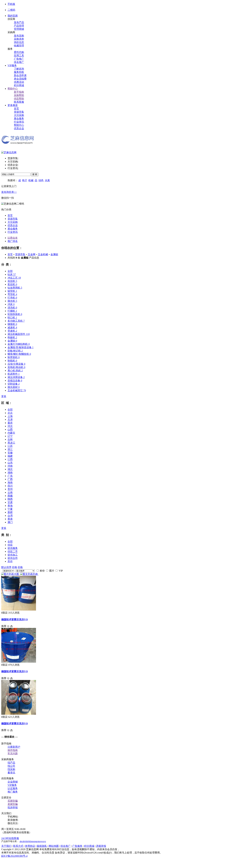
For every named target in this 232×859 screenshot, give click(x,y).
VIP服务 (12, 65)
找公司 (11, 766)
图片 (51, 570)
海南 (10, 482)
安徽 (10, 452)
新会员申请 (20, 75)
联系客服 (19, 102)
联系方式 (18, 846)
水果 (47, 180)
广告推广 (19, 58)
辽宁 (10, 436)
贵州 (10, 489)
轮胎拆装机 (15, 314)
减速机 (12, 327)
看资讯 (11, 772)
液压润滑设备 (16, 377)
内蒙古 (11, 432)
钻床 (12, 274)
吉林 (10, 439)
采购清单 (19, 39)
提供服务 (13, 548)
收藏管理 (19, 45)
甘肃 (10, 502)
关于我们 (6, 846)
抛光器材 (14, 387)
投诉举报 (13, 807)
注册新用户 (14, 747)
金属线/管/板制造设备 (20, 347)
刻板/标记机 (15, 350)
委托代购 (19, 52)
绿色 (41, 180)
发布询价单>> (9, 192)
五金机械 (43, 254)
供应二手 (13, 551)
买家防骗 (13, 800)
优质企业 (19, 128)
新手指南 (19, 92)
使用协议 (30, 846)
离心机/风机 (15, 370)
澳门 (10, 522)
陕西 (10, 499)
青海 (10, 505)
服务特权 (19, 72)
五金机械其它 (17, 390)
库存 (10, 561)
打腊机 (12, 311)
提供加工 (13, 554)
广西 (10, 479)
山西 (10, 429)
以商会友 (13, 237)
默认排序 (6, 567)
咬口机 (12, 317)
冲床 (11, 304)
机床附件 (14, 374)
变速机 (12, 330)
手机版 (11, 4)
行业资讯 (19, 121)
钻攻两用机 (15, 287)
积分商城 (19, 85)
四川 (10, 485)
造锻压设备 (15, 380)
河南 (10, 466)
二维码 (11, 10)
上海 (10, 416)
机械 (30, 180)
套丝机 (12, 284)
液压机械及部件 (19, 334)
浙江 (10, 449)
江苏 (10, 446)
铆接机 (12, 324)
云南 (10, 492)
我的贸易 (13, 15)
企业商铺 (13, 781)
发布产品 (19, 22)
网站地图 (54, 846)
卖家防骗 (13, 804)
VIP (60, 570)
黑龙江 (11, 442)
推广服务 (13, 791)
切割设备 (14, 383)
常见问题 (13, 753)
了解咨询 (19, 68)
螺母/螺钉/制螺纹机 (19, 354)
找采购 (11, 769)
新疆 (10, 512)
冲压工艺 (14, 277)
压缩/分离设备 (16, 364)
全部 (10, 271)
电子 (24, 180)
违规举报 (101, 846)
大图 (17, 574)
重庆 (10, 422)
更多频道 (13, 105)
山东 (10, 462)
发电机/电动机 (16, 367)
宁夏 (10, 509)
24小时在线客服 (10, 838)
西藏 (10, 495)
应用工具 (19, 55)
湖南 (10, 472)
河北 (10, 426)
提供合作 (13, 558)
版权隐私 (42, 846)
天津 (10, 419)
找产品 (11, 762)
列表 (36, 574)
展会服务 (19, 118)
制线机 (12, 360)
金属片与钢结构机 (19, 344)
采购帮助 (19, 95)
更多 (3, 396)
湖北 (10, 469)
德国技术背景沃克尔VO (14, 619)
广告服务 (77, 846)
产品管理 (19, 25)
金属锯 (54, 254)
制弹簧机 (14, 357)
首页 (16, 108)
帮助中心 (13, 88)
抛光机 (12, 301)
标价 (42, 570)
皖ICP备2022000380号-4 (14, 856)
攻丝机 (12, 281)
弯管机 (12, 294)
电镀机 (12, 337)
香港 (10, 519)
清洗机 (12, 307)
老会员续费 (20, 78)
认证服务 (13, 788)
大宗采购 (19, 115)
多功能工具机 (16, 320)
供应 (10, 544)
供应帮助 (19, 98)
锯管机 (12, 291)
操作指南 (13, 750)
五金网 (31, 254)
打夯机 (12, 297)
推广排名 (13, 241)
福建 (10, 456)
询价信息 (19, 42)
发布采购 (19, 35)
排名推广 (19, 62)
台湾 (10, 515)
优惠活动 (19, 82)
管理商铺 (19, 29)
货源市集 (19, 111)
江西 (10, 459)
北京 (10, 413)
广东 (10, 475)
